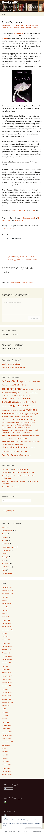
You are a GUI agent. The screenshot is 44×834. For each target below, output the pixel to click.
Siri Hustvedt (23, 448)
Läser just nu (6, 550)
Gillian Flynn (28, 417)
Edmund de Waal (6, 410)
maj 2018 (5, 666)
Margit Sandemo (26, 432)
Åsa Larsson (25, 455)
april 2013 (5, 758)
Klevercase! (15, 487)
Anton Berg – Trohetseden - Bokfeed (14, 476)
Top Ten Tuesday (11, 455)
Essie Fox (29, 414)
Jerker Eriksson (16, 422)
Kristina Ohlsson (8, 430)
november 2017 (7, 676)
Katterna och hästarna (9, 547)
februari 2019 (6, 653)
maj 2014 (5, 715)
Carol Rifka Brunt (33, 393)
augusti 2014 (6, 706)
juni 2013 (5, 752)
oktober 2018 (6, 663)
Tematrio (21, 451)
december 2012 (7, 771)
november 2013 (7, 735)
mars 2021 (5, 636)
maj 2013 (5, 755)
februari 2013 (6, 765)
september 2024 (7, 590)
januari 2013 (6, 768)
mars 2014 (5, 722)
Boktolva (39, 389)
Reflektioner (6, 567)
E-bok (29, 25)
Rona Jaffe (28, 441)
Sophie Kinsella (6, 451)
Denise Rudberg (20, 402)
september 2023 (7, 594)
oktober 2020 (6, 650)
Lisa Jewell (33, 430)
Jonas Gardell (22, 425)
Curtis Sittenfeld (19, 399)
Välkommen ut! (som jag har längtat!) (13, 367)
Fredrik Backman (7, 417)
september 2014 (7, 702)
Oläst (4, 560)
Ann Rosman (20, 384)
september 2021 (7, 630)
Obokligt (5, 557)
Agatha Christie (26, 381)
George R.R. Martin (19, 417)
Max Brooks (26, 435)
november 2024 (7, 587)
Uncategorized (7, 573)
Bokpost (5, 534)
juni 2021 (5, 633)
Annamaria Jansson (8, 385)
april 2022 (5, 613)
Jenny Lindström (7, 422)
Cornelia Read (8, 398)
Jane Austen (23, 419)
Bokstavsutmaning (29, 389)
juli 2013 (4, 748)
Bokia (33, 210)
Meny (4, 14)
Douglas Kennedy (18, 405)
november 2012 (7, 775)
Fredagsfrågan (36, 414)
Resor (4, 570)
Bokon (24, 210)
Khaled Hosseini (17, 427)
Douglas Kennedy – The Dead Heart (18, 256)
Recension (20, 25)
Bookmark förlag (8, 228)
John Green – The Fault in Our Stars (23, 472)
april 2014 (5, 719)
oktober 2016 (6, 679)
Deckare (27, 398)
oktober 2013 (6, 738)
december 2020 (7, 646)
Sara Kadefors (36, 441)
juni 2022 (5, 607)
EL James (19, 410)
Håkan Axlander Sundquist (9, 420)
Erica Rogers (6, 469)
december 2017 (7, 673)
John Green (6, 425)
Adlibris (13, 210)
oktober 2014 (6, 699)
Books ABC (5, 487)
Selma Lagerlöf (20, 444)
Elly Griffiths (30, 409)
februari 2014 (6, 725)
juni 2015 (5, 689)
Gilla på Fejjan (8, 510)
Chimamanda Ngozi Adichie (20, 395)
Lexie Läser (19, 220)
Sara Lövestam (8, 444)
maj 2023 (5, 597)
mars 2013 (5, 761)
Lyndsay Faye (19, 432)
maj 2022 (5, 610)
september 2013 (7, 742)
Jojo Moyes (13, 425)
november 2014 (7, 696)
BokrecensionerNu (29, 218)
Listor (4, 554)
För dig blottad (18, 33)
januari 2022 (6, 620)
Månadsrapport (34, 435)
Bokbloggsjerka (12, 389)
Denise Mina (8, 401)
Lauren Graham (19, 430)
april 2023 (5, 600)
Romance (16, 28)
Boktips (4, 540)
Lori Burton (5, 472)
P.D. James (12, 439)
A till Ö (4, 527)
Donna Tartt (31, 402)
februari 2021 (6, 640)
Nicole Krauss (5, 439)
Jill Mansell (24, 422)
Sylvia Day (35, 28)
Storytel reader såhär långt (21, 469)
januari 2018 (6, 669)
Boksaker (5, 537)
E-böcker (34, 406)
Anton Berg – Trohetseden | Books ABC (14, 481)
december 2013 (7, 732)
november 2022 (7, 604)
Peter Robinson (21, 438)
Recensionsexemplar (10, 441)
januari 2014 (6, 729)
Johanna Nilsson (31, 422)
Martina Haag (19, 436)
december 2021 (7, 623)
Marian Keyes (8, 435)
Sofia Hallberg (31, 448)
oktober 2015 (6, 686)
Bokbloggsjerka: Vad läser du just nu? (25, 259)
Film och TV (5, 544)
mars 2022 (5, 617)
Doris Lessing (5, 406)
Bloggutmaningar (7, 531)
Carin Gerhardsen (23, 393)
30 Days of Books (10, 381)
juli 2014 (4, 709)
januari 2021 (6, 643)
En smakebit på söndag (14, 413)
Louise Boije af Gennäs (9, 432)
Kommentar (34, 318)
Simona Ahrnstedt (25, 28)
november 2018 (7, 659)
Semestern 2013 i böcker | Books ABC (23, 282)
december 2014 (7, 692)
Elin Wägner (13, 410)
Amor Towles (36, 381)
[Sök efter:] (40, 14)
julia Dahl (30, 425)
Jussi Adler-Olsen (7, 427)
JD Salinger (32, 420)
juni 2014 (5, 712)
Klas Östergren (26, 427)
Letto (10, 28)
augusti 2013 (6, 745)
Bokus (19, 210)
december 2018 (7, 656)
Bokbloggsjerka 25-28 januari (11, 364)
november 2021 (7, 627)
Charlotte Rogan (6, 395)
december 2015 (7, 683)
